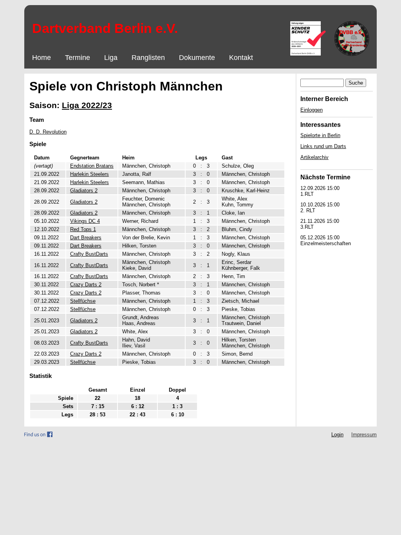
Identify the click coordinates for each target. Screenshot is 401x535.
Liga (110, 57)
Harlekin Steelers (89, 174)
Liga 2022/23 (87, 105)
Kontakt (241, 57)
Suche (356, 83)
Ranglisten (148, 57)
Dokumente (197, 57)
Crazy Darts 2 (85, 284)
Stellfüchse (83, 301)
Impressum (364, 434)
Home (41, 57)
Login (337, 434)
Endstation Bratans (92, 166)
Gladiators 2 (84, 190)
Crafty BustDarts (89, 254)
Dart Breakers (85, 237)
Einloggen (311, 110)
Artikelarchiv (314, 157)
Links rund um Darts (323, 146)
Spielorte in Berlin (320, 135)
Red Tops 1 (83, 229)
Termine (77, 57)
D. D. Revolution (48, 132)
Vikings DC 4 (85, 221)
